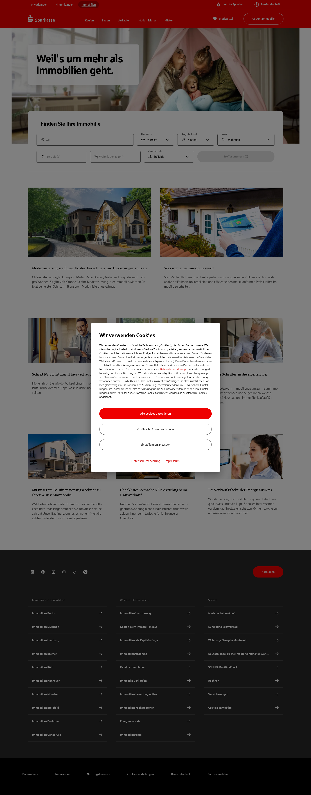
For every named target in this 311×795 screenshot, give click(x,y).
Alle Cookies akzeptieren (155, 413)
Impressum (172, 461)
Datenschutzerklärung (173, 369)
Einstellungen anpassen (155, 444)
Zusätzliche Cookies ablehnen (155, 429)
